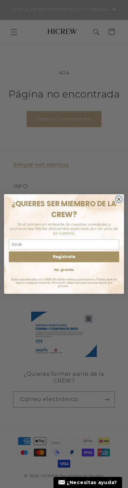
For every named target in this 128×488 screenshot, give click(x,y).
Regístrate (64, 256)
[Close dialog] (119, 199)
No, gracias (64, 270)
